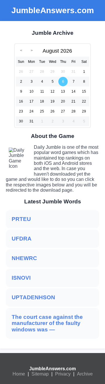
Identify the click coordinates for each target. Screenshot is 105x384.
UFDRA (22, 239)
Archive (85, 373)
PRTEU (21, 219)
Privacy (63, 373)
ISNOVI (21, 278)
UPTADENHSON (33, 297)
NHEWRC (24, 258)
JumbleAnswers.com (52, 368)
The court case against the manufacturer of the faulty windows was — (47, 323)
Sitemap (40, 373)
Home (19, 373)
